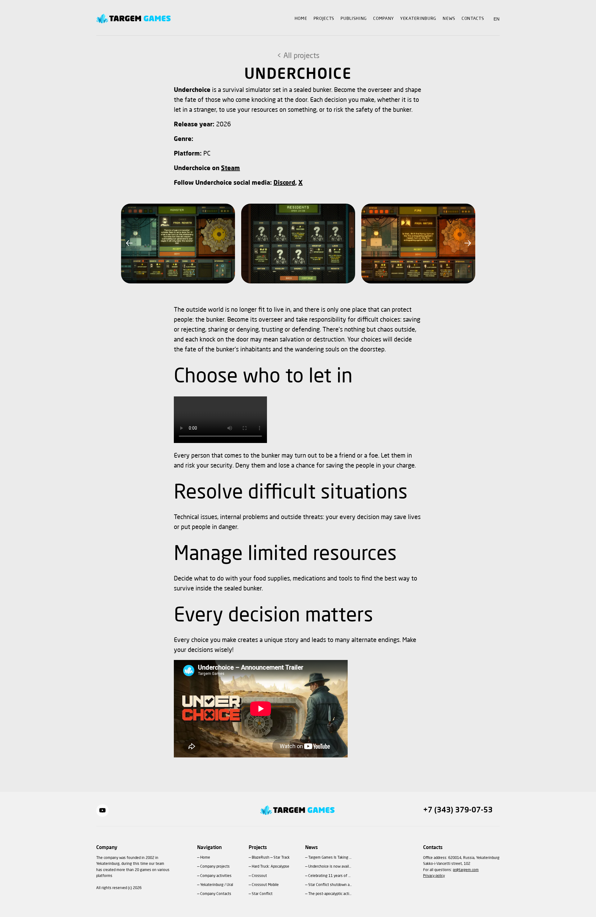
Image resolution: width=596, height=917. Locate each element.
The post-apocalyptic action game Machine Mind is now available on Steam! (330, 894)
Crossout (259, 876)
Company (383, 18)
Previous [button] (129, 243)
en (497, 18)
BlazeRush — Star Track (271, 858)
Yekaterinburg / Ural (216, 885)
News (449, 18)
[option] (178, 243)
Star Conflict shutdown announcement (330, 885)
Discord (284, 183)
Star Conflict (262, 894)
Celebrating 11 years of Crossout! (330, 876)
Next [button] (467, 243)
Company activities (216, 876)
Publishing (354, 18)
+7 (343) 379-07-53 (458, 810)
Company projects (215, 867)
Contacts (473, 18)
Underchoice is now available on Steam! (330, 867)
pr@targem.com (466, 870)
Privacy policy (434, 876)
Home (301, 18)
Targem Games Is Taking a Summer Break (330, 858)
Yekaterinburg (418, 18)
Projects (324, 18)
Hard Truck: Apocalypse (270, 867)
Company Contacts (215, 894)
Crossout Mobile (265, 885)
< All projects (298, 56)
